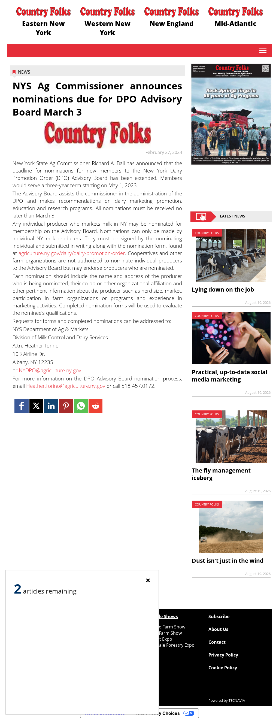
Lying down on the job (223, 289)
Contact (217, 642)
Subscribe (218, 616)
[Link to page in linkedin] (51, 406)
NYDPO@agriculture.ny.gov (50, 370)
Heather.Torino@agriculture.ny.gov (65, 385)
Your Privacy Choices (157, 713)
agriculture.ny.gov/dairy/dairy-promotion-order (72, 253)
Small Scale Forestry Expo (168, 645)
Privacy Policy (223, 655)
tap (262, 50)
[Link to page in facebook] (21, 406)
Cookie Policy (222, 668)
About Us (218, 629)
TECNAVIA (237, 700)
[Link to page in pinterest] (66, 406)
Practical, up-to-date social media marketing (229, 375)
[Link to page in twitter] (36, 406)
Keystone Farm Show (163, 627)
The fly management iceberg (221, 474)
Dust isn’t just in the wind (227, 560)
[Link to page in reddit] (95, 406)
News (24, 72)
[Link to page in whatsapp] (81, 406)
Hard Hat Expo (157, 639)
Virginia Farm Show (162, 633)
